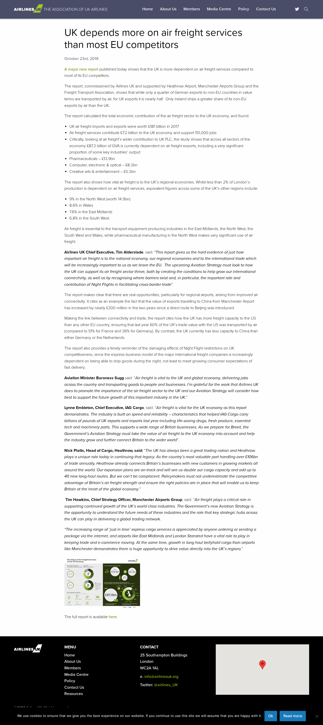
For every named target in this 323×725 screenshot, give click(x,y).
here (113, 616)
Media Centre (219, 9)
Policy (243, 9)
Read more (292, 716)
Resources (73, 693)
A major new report (81, 69)
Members (191, 9)
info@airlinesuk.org (161, 676)
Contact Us (266, 9)
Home (147, 9)
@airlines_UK (166, 684)
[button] (262, 665)
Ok (270, 716)
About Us (168, 9)
